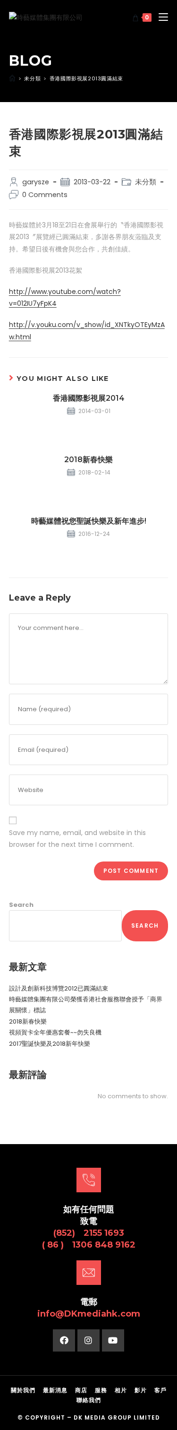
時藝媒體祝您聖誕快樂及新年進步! (88, 521)
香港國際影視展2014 (89, 398)
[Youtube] (113, 1340)
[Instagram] (88, 1340)
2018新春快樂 (88, 459)
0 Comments (44, 194)
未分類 (145, 182)
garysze (35, 182)
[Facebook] (64, 1340)
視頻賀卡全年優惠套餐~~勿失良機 (55, 1032)
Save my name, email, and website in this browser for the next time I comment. (77, 838)
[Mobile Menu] (160, 17)
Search (21, 904)
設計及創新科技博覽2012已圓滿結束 (58, 988)
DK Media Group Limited (117, 1417)
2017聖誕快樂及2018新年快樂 (49, 1043)
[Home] (12, 78)
